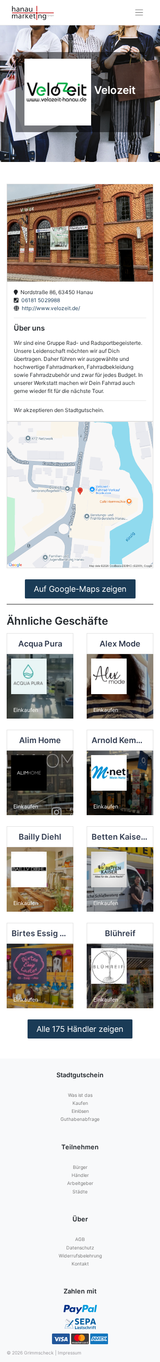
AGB (80, 1239)
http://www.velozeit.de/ (49, 308)
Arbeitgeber (80, 1183)
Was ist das (80, 1095)
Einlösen (80, 1111)
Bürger (80, 1167)
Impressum (69, 1352)
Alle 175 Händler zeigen (80, 1029)
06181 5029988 (39, 300)
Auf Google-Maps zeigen (80, 589)
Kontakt (80, 1264)
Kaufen (80, 1103)
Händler (80, 1175)
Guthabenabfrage (80, 1119)
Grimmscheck (39, 1352)
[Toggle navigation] (139, 12)
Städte (80, 1192)
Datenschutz (80, 1248)
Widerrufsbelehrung (80, 1256)
